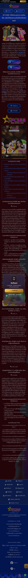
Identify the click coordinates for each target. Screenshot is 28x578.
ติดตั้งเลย (15, 290)
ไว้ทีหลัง (14, 300)
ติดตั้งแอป (23, 1)
